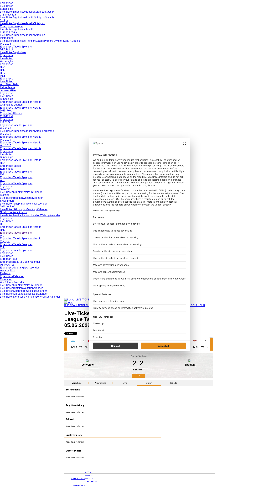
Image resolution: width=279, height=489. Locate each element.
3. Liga (4, 20)
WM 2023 (5, 128)
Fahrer (4, 87)
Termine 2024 (8, 90)
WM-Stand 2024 (9, 84)
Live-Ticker (6, 6)
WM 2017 (5, 145)
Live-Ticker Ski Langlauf (14, 209)
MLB (2, 75)
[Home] (68, 302)
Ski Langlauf (7, 206)
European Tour (8, 259)
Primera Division (53, 40)
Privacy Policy (78, 479)
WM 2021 (5, 133)
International (7, 38)
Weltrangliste (7, 61)
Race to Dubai (21, 261)
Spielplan (39, 11)
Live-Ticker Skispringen (13, 203)
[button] (66, 344)
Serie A (67, 40)
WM (2, 180)
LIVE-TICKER (84, 299)
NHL (2, 69)
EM (2, 174)
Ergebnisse (6, 3)
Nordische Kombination (13, 212)
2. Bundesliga (8, 14)
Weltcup (28, 192)
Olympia (5, 241)
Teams (11, 87)
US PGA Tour (7, 264)
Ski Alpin (5, 189)
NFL (2, 72)
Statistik (49, 11)
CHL (2, 247)
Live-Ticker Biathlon (11, 197)
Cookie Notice (78, 485)
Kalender (38, 192)
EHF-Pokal (6, 116)
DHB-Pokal (6, 110)
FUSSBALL (71, 305)
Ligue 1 (76, 40)
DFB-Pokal (6, 49)
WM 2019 (5, 139)
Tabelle (30, 11)
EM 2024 (5, 122)
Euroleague (6, 168)
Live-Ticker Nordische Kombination (20, 215)
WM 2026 (5, 43)
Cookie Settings (90, 481)
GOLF (194, 305)
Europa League (9, 32)
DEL (2, 224)
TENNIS (82, 305)
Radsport (5, 273)
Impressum (88, 478)
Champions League (11, 26)
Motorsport (6, 279)
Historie (36, 101)
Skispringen (7, 200)
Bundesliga (6, 8)
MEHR (201, 305)
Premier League (35, 40)
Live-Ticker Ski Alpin (11, 192)
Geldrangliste (20, 267)
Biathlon (5, 195)
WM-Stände (7, 282)
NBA (2, 67)
